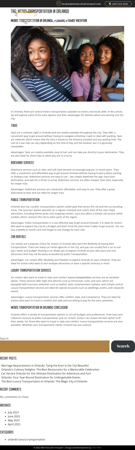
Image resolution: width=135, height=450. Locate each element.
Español (126, 14)
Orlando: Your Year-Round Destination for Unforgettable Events (41, 377)
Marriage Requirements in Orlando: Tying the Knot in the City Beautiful (45, 365)
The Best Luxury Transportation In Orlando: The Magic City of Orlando (44, 381)
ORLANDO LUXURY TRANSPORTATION (59, 17)
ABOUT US (72, 17)
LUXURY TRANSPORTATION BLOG (102, 19)
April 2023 (14, 424)
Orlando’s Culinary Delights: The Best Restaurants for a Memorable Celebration (50, 369)
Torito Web (96, 447)
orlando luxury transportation (26, 439)
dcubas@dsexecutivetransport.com (81, 3)
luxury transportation (79, 277)
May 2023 (14, 420)
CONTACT (116, 14)
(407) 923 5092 (120, 3)
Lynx (74, 206)
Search (4, 338)
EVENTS (81, 14)
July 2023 (13, 412)
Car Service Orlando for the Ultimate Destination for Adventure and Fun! (46, 373)
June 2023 (14, 416)
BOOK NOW (89, 17)
